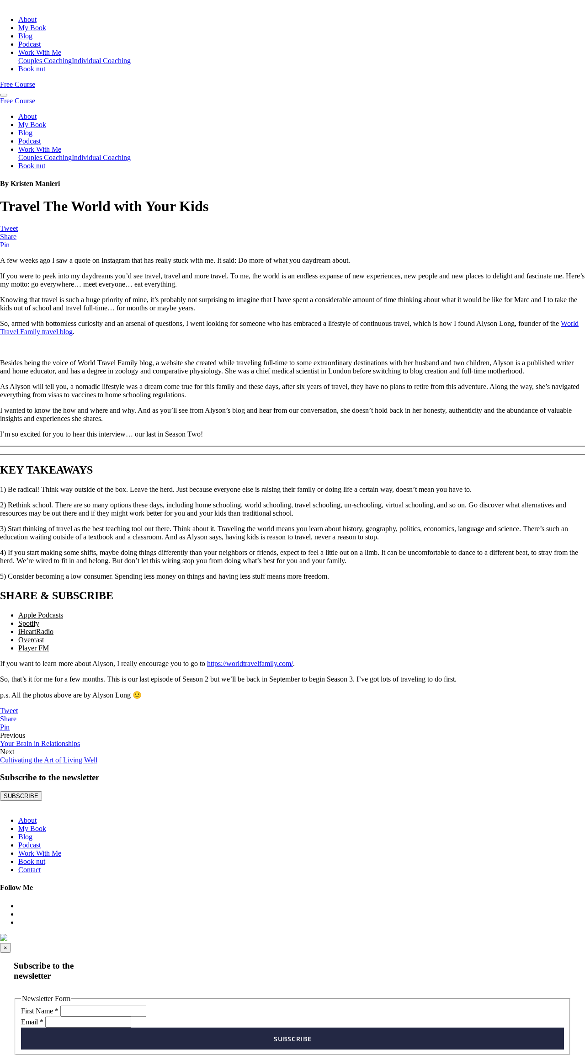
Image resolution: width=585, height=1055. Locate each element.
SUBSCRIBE (21, 796)
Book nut (31, 69)
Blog (25, 36)
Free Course (17, 84)
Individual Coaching (101, 60)
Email (32, 1022)
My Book (32, 28)
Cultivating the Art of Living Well (48, 760)
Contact (29, 870)
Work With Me (39, 52)
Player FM (33, 648)
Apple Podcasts (40, 615)
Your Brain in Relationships (40, 743)
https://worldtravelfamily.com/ (250, 663)
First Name (39, 1011)
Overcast (31, 640)
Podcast (29, 44)
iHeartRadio (35, 631)
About (27, 19)
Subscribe (293, 1038)
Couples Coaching (45, 60)
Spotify (28, 623)
